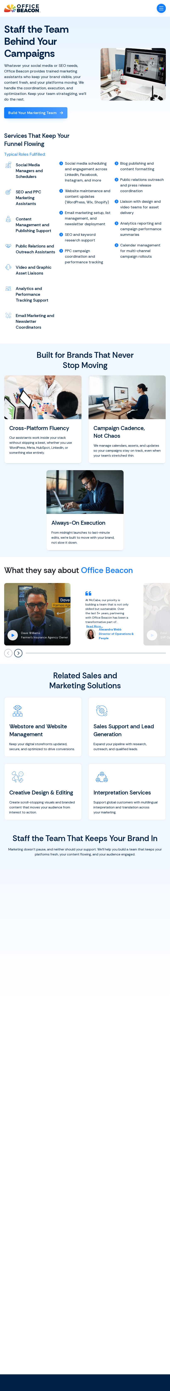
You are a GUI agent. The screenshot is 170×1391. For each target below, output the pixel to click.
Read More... (94, 626)
